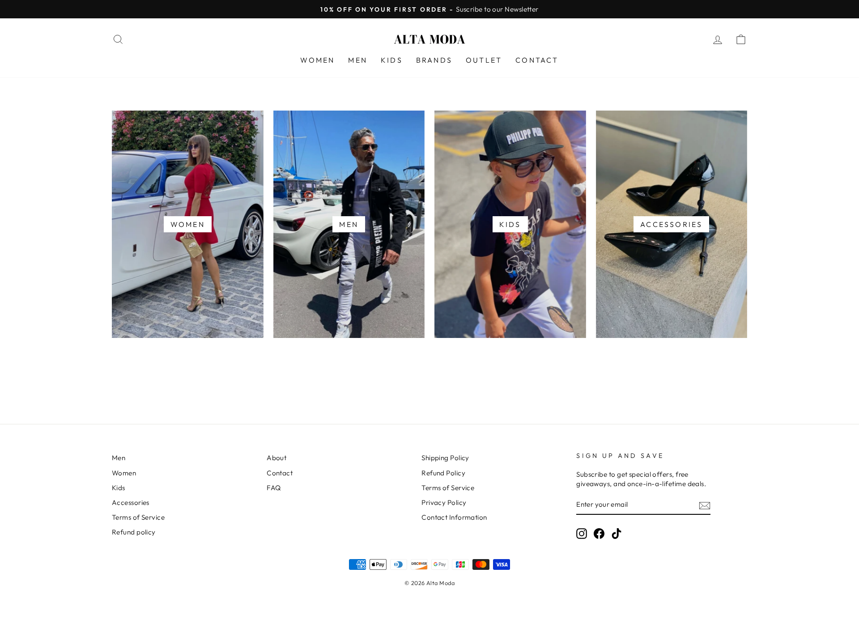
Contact (280, 473)
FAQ (274, 487)
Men (118, 457)
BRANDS (434, 60)
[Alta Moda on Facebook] (599, 533)
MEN (357, 60)
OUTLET (484, 60)
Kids (118, 487)
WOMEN (317, 60)
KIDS (392, 60)
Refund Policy (443, 473)
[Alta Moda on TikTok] (616, 533)
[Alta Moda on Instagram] (581, 533)
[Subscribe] (704, 505)
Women (124, 473)
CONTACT (536, 60)
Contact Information (454, 517)
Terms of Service (138, 517)
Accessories (130, 502)
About (276, 457)
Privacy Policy (443, 502)
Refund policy (134, 532)
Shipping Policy (445, 457)
